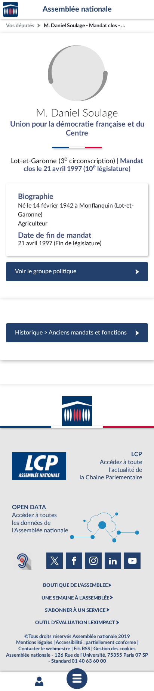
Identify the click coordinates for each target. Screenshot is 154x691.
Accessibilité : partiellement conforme (96, 642)
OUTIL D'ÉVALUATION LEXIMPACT (75, 622)
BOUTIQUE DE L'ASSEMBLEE (75, 585)
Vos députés (20, 25)
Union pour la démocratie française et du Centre (77, 129)
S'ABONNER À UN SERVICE (75, 610)
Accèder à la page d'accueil (10, 9)
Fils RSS (82, 649)
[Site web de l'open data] (77, 519)
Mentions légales (34, 642)
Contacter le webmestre (44, 649)
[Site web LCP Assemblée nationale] (77, 466)
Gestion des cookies (114, 649)
